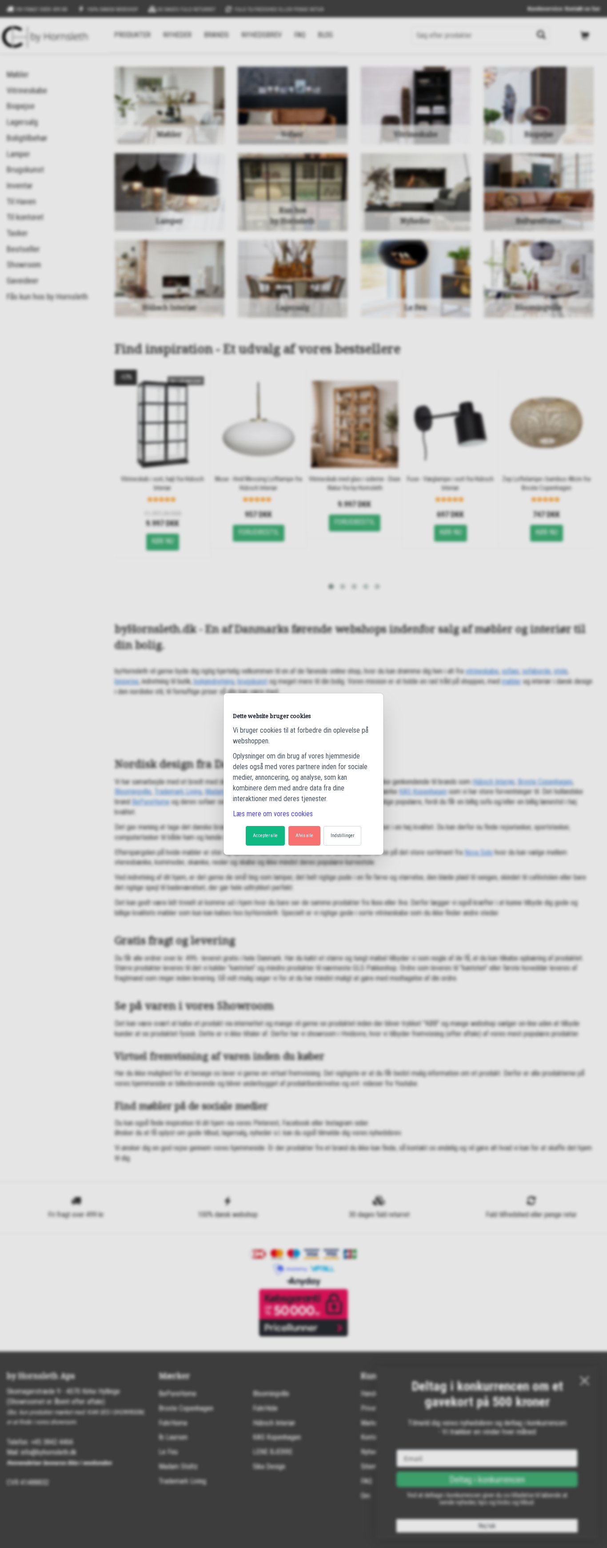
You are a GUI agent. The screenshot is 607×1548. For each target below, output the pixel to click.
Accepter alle (265, 835)
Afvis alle (304, 835)
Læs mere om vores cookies (273, 814)
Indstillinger (342, 835)
